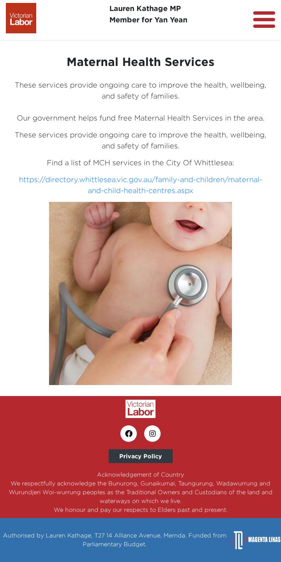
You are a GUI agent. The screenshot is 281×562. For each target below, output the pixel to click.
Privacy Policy (140, 456)
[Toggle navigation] (264, 19)
